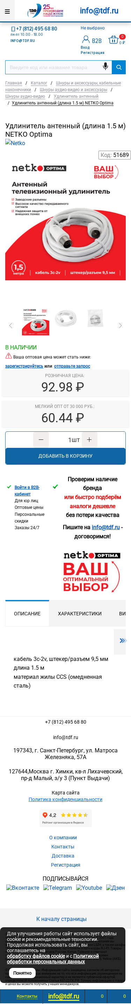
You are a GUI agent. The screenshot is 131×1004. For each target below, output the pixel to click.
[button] (11, 325)
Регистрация (92, 52)
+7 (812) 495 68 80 (36, 28)
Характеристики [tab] (80, 613)
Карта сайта (66, 792)
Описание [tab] (27, 613)
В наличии (21, 347)
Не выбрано (93, 28)
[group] (65, 229)
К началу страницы (62, 919)
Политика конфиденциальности (65, 799)
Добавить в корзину (65, 456)
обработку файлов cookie (36, 956)
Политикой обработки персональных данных (53, 958)
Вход (85, 47)
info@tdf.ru (65, 737)
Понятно (22, 973)
